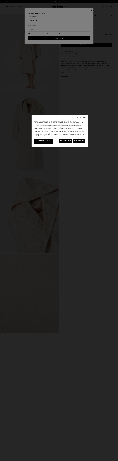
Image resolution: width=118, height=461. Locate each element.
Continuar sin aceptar (81, 117)
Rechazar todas (65, 140)
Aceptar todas (79, 140)
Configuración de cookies (43, 141)
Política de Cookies (43, 136)
